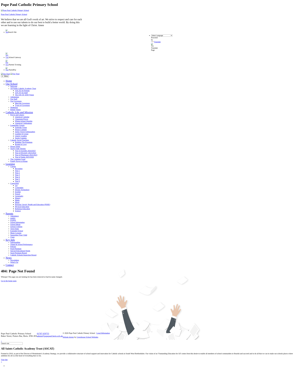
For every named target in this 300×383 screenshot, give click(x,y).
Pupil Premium (15, 249)
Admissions (14, 97)
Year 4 (17, 177)
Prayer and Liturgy (17, 115)
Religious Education (22, 209)
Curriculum (14, 183)
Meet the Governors (22, 103)
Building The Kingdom (23, 142)
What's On (14, 262)
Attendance (14, 216)
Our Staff (13, 99)
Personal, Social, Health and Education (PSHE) (32, 205)
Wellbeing (14, 108)
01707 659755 (43, 333)
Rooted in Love (21, 144)
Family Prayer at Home (19, 161)
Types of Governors (22, 105)
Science (18, 211)
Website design (68, 337)
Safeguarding (15, 242)
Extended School (16, 231)
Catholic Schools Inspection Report (23, 255)
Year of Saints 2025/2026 (24, 157)
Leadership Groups (17, 125)
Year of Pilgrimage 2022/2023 (26, 155)
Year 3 (17, 175)
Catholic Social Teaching (19, 140)
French (17, 194)
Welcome (13, 86)
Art (16, 186)
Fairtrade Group (21, 127)
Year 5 (17, 179)
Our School (11, 83)
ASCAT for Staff (21, 93)
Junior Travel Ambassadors (25, 132)
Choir (12, 237)
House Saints (15, 147)
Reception (18, 169)
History (18, 198)
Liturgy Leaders (21, 136)
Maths (17, 200)
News (9, 257)
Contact (10, 264)
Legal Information (103, 333)
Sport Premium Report (18, 253)
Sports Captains (21, 138)
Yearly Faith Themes (18, 149)
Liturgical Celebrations (23, 123)
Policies (13, 247)
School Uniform (16, 227)
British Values (15, 110)
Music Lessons (15, 233)
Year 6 (17, 181)
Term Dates (14, 229)
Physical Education (22, 207)
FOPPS (13, 220)
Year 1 (17, 171)
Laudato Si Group (21, 134)
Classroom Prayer (21, 119)
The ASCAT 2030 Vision (24, 95)
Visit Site (4, 360)
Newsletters (14, 260)
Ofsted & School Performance (21, 244)
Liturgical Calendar (22, 117)
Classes (13, 166)
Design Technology (22, 190)
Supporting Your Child (18, 235)
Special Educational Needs (20, 251)
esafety (12, 218)
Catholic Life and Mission (19, 112)
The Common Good (17, 159)
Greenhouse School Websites (87, 337)
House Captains (21, 130)
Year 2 (17, 173)
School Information (17, 222)
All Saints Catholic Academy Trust (23, 88)
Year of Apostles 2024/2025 (25, 151)
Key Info (10, 239)
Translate (157, 42)
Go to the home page (8, 281)
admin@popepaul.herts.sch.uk (50, 336)
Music (17, 202)
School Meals (15, 225)
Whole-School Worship (23, 121)
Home (9, 80)
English (18, 192)
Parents (9, 213)
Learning (10, 163)
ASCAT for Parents (22, 91)
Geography (19, 196)
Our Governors (16, 101)
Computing (19, 188)
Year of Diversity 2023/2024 (25, 153)
